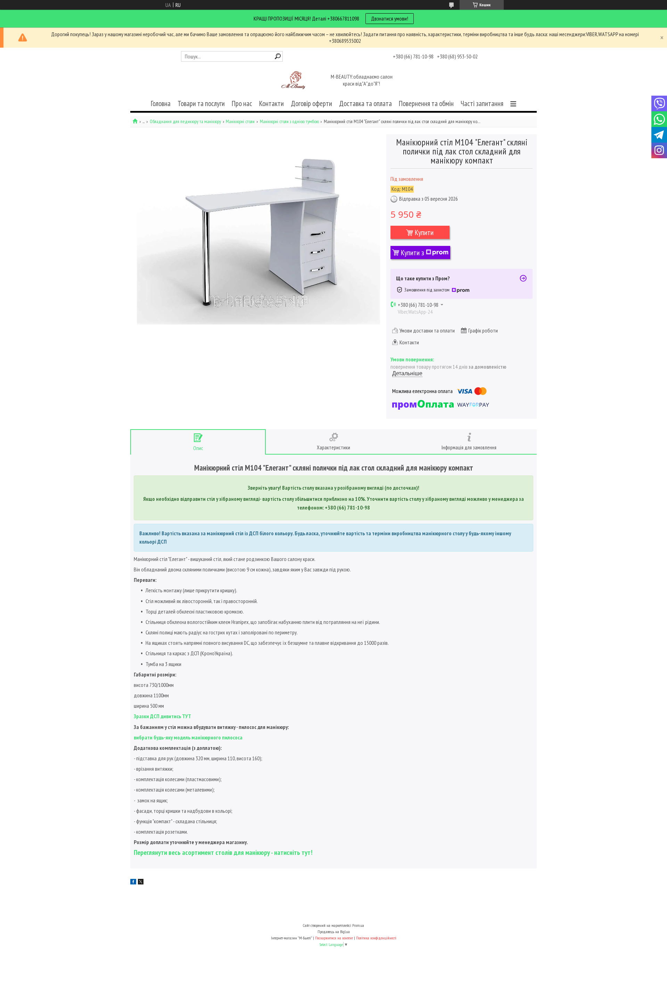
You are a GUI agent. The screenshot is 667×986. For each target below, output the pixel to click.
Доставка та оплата (365, 103)
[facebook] (133, 882)
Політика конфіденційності (376, 937)
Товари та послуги (201, 103)
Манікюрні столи (240, 122)
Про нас (242, 103)
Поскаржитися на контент (334, 937)
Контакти (271, 103)
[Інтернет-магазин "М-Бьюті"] (295, 81)
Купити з (412, 252)
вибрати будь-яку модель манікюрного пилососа (188, 737)
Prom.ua (358, 925)
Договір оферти (311, 103)
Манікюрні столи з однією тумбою (289, 122)
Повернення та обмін (426, 103)
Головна (161, 103)
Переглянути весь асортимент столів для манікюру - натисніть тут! (223, 852)
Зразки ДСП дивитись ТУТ (162, 716)
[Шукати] (278, 56)
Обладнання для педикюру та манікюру (185, 122)
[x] (140, 882)
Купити (424, 232)
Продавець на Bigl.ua (334, 931)
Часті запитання (482, 103)
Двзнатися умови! (389, 18)
